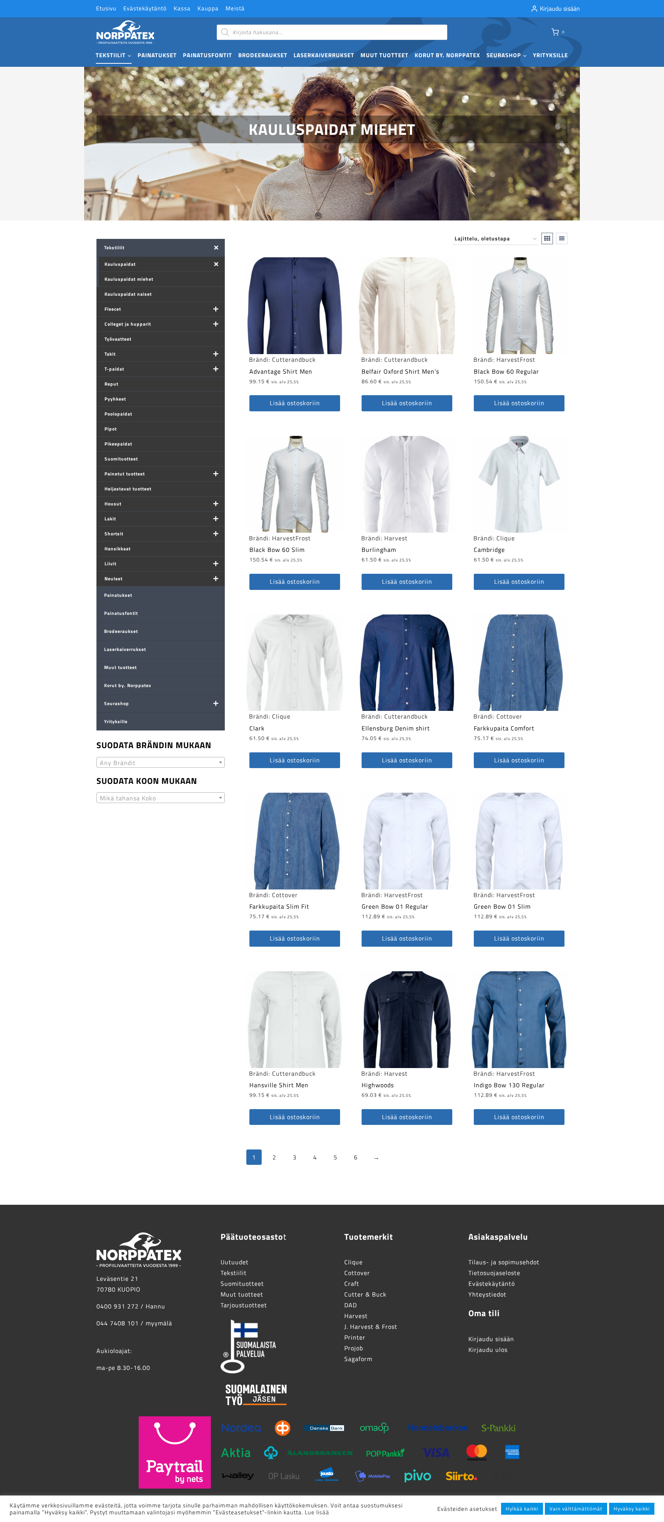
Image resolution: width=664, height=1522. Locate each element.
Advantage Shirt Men (280, 371)
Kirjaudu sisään (491, 1338)
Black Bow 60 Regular (506, 371)
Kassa (182, 8)
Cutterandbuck (294, 359)
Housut (113, 503)
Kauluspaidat (120, 264)
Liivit (110, 563)
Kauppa (208, 8)
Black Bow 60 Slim (277, 549)
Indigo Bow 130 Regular (509, 1085)
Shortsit (114, 533)
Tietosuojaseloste (494, 1272)
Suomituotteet (121, 458)
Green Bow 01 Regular (395, 906)
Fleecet (113, 309)
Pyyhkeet (115, 398)
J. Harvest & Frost (370, 1326)
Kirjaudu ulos (488, 1349)
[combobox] (160, 762)
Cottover (509, 716)
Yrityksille (550, 55)
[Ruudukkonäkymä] (547, 238)
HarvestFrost (515, 359)
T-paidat (114, 369)
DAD (350, 1305)
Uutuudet (235, 1262)
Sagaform (358, 1358)
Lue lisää (317, 1512)
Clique (505, 538)
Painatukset (157, 55)
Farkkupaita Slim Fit (279, 906)
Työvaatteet (118, 339)
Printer (354, 1337)
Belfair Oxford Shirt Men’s (400, 371)
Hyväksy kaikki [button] (632, 1508)
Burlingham (379, 549)
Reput (111, 384)
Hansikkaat (118, 548)
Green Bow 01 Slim (502, 906)
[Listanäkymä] (562, 238)
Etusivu (106, 8)
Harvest (396, 538)
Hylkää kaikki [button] (522, 1508)
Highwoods (378, 1085)
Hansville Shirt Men (279, 1085)
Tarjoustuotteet (244, 1305)
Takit (110, 354)
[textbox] (160, 762)
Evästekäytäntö (145, 8)
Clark (257, 728)
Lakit (110, 518)
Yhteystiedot (487, 1294)
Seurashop (116, 703)
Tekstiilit (114, 247)
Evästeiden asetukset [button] (467, 1508)
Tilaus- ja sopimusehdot (504, 1262)
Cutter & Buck (365, 1294)
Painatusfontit (207, 55)
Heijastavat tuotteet (128, 488)
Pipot (111, 428)
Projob (353, 1348)
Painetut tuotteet (125, 473)
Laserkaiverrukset (324, 55)
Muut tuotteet (384, 55)
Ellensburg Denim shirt (396, 728)
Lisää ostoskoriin (295, 402)
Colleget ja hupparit (128, 324)
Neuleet (114, 578)
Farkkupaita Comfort (504, 728)
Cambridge (489, 549)
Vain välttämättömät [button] (576, 1508)
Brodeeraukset (262, 55)
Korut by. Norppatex (447, 55)
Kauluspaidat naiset (128, 294)
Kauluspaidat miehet (129, 279)
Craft (351, 1283)
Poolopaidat (118, 413)
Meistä (235, 8)
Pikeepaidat (118, 443)
